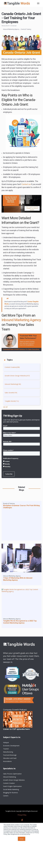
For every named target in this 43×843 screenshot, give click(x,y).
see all (5, 407)
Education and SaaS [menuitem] (9, 758)
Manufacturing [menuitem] (8, 752)
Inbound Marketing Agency (11, 29)
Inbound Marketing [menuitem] (9, 777)
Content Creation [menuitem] (9, 783)
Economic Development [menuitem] (11, 746)
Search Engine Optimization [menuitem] (12, 786)
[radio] (21, 461)
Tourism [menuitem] (6, 749)
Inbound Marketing (13, 384)
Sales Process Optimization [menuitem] (12, 774)
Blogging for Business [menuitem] (10, 793)
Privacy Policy (22, 815)
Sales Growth (11, 393)
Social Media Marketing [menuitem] (11, 789)
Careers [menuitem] (5, 796)
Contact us (26, 184)
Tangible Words (12, 401)
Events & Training (26, 29)
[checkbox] (21, 464)
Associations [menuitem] (7, 761)
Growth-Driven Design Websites (17, 376)
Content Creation (12, 367)
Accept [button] (21, 839)
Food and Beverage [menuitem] (9, 755)
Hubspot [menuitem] (6, 742)
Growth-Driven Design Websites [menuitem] (14, 780)
